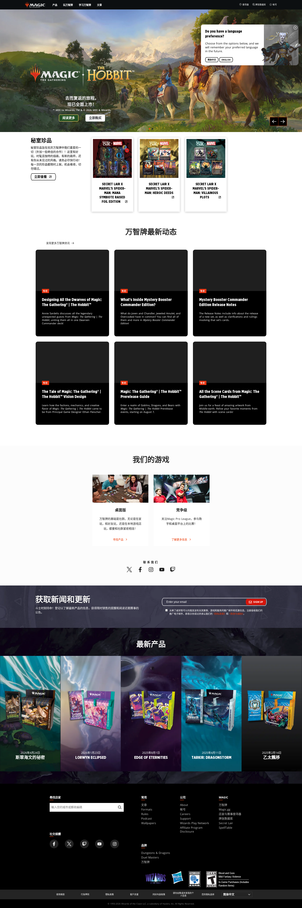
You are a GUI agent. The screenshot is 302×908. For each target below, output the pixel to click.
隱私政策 (109, 894)
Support (185, 818)
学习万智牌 (85, 5)
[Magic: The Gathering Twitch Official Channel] (84, 844)
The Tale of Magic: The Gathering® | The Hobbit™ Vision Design (72, 404)
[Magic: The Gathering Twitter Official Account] (69, 844)
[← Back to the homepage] (35, 4)
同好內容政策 (159, 894)
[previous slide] (92, 174)
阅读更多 (68, 118)
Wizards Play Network (194, 823)
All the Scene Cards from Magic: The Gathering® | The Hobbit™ (229, 404)
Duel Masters (150, 857)
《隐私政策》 (219, 613)
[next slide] (272, 174)
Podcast (146, 818)
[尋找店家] (120, 807)
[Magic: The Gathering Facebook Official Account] (54, 844)
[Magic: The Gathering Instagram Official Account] (114, 844)
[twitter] (129, 569)
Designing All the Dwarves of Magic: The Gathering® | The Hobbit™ (72, 314)
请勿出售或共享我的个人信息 (183, 894)
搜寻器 (245, 4)
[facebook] (140, 569)
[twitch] (172, 569)
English (226, 60)
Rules (144, 814)
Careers (185, 814)
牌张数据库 (260, 4)
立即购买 (95, 118)
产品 (54, 5)
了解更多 (30, 766)
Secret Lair (226, 823)
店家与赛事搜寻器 (230, 814)
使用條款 (60, 894)
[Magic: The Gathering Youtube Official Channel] (99, 844)
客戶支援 (134, 894)
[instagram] (151, 569)
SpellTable (225, 828)
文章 (99, 4)
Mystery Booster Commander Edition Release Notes (229, 314)
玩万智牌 (68, 5)
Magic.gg (224, 809)
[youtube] (161, 569)
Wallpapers (148, 823)
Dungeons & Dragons (155, 853)
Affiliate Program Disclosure (191, 829)
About (184, 805)
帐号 (275, 4)
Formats (146, 809)
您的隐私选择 (208, 894)
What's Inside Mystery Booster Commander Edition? (151, 314)
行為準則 (85, 894)
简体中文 (212, 60)
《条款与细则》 (235, 613)
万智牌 (223, 805)
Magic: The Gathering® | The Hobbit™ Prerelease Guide (151, 404)
